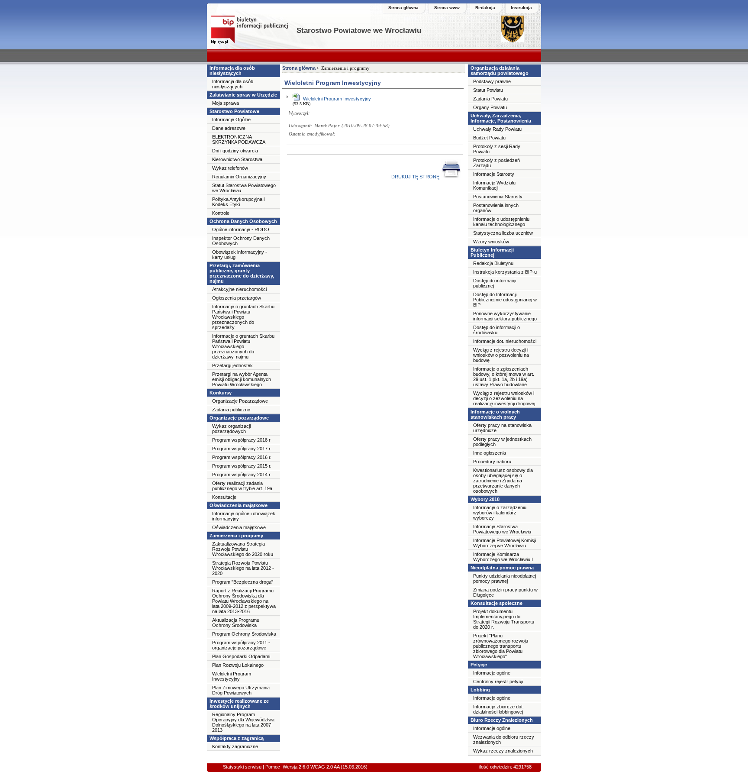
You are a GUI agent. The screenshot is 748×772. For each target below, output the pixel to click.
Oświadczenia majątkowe (239, 527)
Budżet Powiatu (489, 137)
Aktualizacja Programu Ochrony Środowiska (235, 622)
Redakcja (485, 7)
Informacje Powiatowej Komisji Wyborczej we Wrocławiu (504, 543)
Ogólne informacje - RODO (240, 229)
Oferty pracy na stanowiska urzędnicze (502, 428)
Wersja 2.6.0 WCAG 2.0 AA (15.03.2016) (325, 766)
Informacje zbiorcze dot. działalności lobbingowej (498, 709)
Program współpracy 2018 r (241, 440)
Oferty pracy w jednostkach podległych (502, 441)
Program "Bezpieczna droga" (242, 582)
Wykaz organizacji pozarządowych (231, 428)
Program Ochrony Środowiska (244, 633)
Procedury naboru (492, 461)
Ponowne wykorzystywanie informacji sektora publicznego (505, 316)
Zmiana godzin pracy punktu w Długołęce (505, 592)
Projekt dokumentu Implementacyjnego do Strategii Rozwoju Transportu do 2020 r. (503, 619)
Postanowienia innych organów (496, 208)
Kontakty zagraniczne (235, 746)
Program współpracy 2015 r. (241, 465)
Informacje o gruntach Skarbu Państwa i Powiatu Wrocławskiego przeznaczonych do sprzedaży (243, 317)
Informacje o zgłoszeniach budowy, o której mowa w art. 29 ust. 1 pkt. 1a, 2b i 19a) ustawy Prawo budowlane (503, 376)
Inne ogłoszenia (489, 452)
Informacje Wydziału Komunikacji (494, 185)
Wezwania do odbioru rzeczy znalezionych (503, 739)
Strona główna (403, 7)
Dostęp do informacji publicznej (494, 283)
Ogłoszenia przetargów (236, 297)
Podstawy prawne (492, 81)
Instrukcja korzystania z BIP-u (505, 272)
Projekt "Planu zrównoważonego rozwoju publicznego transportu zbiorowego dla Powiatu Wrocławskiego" (500, 646)
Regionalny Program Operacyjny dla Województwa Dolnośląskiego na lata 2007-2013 (243, 722)
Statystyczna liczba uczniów (503, 233)
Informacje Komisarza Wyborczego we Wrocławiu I (503, 557)
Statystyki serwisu (242, 766)
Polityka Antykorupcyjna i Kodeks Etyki (238, 202)
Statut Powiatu (488, 90)
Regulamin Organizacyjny (239, 176)
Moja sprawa (225, 103)
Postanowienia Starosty (497, 196)
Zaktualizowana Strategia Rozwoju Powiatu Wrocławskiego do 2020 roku (242, 549)
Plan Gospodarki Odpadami (241, 656)
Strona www (447, 7)
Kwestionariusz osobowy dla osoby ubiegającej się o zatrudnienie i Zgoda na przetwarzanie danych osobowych (503, 481)
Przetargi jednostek (232, 365)
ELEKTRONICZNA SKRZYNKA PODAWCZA (238, 139)
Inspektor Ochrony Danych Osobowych (241, 241)
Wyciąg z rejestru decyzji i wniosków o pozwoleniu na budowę (501, 355)
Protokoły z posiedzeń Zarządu (496, 163)
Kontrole (220, 213)
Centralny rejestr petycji (498, 681)
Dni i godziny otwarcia (235, 150)
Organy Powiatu (490, 107)
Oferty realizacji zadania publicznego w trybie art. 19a (242, 486)
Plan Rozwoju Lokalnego (238, 665)
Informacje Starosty (493, 174)
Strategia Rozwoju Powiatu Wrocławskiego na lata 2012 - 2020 (243, 568)
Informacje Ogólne (231, 119)
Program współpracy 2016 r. (241, 457)
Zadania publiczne (231, 409)
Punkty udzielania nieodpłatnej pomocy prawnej (504, 578)
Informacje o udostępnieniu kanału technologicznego (501, 221)
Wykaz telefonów (230, 168)
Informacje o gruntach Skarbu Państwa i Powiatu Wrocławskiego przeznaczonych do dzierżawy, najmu (243, 346)
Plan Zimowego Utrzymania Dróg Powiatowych (241, 690)
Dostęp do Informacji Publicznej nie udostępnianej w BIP (505, 299)
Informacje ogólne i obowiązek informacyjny (243, 516)
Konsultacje (224, 497)
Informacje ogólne (491, 672)
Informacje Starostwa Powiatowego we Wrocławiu (502, 529)
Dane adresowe (228, 128)
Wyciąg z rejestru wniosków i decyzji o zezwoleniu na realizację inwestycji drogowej (504, 398)
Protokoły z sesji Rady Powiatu (496, 149)
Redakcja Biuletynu (493, 263)
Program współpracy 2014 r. (241, 474)
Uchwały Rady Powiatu (497, 129)
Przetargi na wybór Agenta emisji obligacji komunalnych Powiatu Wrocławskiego (241, 379)
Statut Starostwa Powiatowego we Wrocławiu (244, 188)
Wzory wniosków (491, 241)
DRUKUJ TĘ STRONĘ (416, 176)
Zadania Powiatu (490, 98)
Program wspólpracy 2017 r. (241, 448)
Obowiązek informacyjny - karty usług (239, 254)
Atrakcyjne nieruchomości (239, 289)
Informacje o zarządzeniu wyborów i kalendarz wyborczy (499, 512)
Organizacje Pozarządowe (240, 401)
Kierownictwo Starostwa (237, 159)
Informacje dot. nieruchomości (504, 341)
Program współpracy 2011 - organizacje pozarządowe (241, 645)
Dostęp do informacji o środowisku (496, 330)
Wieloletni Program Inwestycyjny (231, 676)
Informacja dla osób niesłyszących (232, 84)
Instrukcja (521, 7)
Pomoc (272, 766)
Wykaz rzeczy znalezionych (503, 750)
